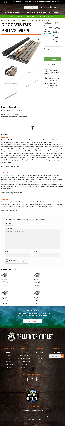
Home (2, 20)
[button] (38, 39)
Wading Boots (8, 364)
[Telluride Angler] (32, 337)
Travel (55, 13)
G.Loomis (19, 20)
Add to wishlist (52, 64)
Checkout (39, 355)
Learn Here (32, 321)
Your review (9, 228)
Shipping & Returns (46, 71)
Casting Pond (28, 13)
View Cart (39, 358)
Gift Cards (9, 367)
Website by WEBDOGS (36, 419)
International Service (52, 71)
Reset (58, 44)
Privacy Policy (27, 419)
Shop (39, 361)
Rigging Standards (58, 71)
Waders (8, 361)
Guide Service (43, 13)
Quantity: (46, 49)
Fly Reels (8, 355)
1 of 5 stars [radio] (5, 225)
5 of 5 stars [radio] (12, 225)
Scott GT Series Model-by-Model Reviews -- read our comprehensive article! (32, 16)
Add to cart (52, 59)
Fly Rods (15, 20)
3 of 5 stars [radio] (9, 225)
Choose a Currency (55, 38)
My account (39, 352)
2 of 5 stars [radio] (7, 225)
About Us (24, 352)
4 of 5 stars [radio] (10, 225)
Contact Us (24, 367)
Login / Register (44, 7)
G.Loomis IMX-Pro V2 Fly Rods (29, 20)
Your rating (8, 223)
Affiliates (24, 364)
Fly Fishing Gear (12, 13)
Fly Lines (8, 358)
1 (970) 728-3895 (48, 416)
